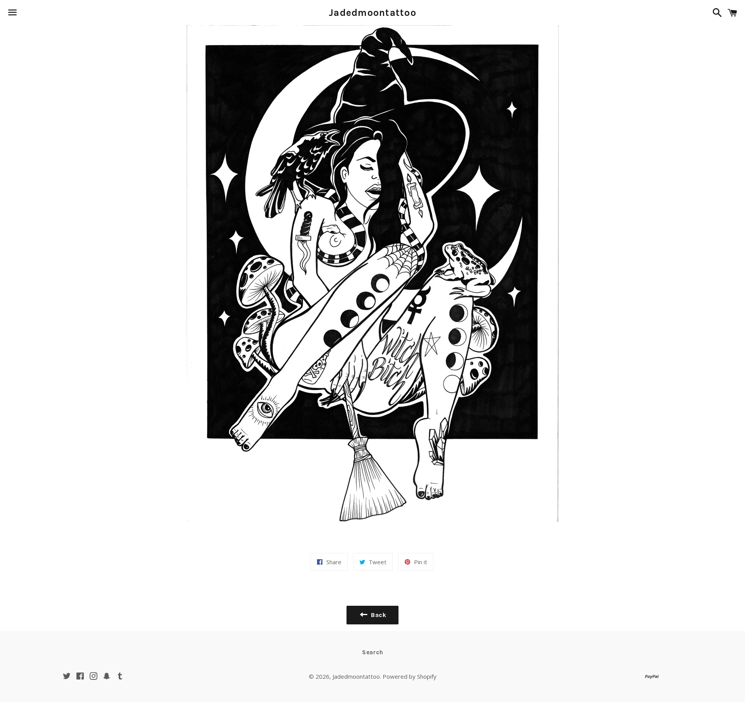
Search (372, 652)
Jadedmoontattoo (372, 12)
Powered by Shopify (410, 676)
